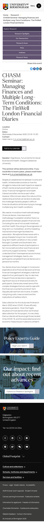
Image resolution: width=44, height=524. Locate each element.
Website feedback (9, 514)
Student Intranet (31, 491)
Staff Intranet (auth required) (13, 491)
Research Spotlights (22, 34)
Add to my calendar (12, 148)
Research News (22, 57)
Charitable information (11, 508)
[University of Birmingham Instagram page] (5, 438)
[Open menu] (38, 5)
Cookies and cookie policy (29, 508)
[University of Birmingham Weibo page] (12, 446)
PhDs (22, 48)
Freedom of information (30, 502)
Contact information (24, 514)
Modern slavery (19, 485)
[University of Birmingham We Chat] (19, 446)
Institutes (22, 52)
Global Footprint (11, 456)
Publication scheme (32, 496)
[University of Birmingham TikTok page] (5, 446)
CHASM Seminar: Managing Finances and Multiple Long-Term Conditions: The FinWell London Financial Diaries (22, 20)
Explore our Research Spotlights (20, 391)
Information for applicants (12, 502)
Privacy (5, 485)
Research (15, 15)
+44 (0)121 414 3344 (14, 428)
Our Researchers (22, 38)
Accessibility (30, 485)
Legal (11, 485)
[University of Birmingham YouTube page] (26, 446)
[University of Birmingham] (16, 5)
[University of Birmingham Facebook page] (26, 438)
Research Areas (22, 43)
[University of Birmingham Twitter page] (19, 438)
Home (5, 15)
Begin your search (19, 345)
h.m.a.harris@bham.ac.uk (24, 139)
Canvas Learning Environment (13, 496)
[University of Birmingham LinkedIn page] (12, 438)
